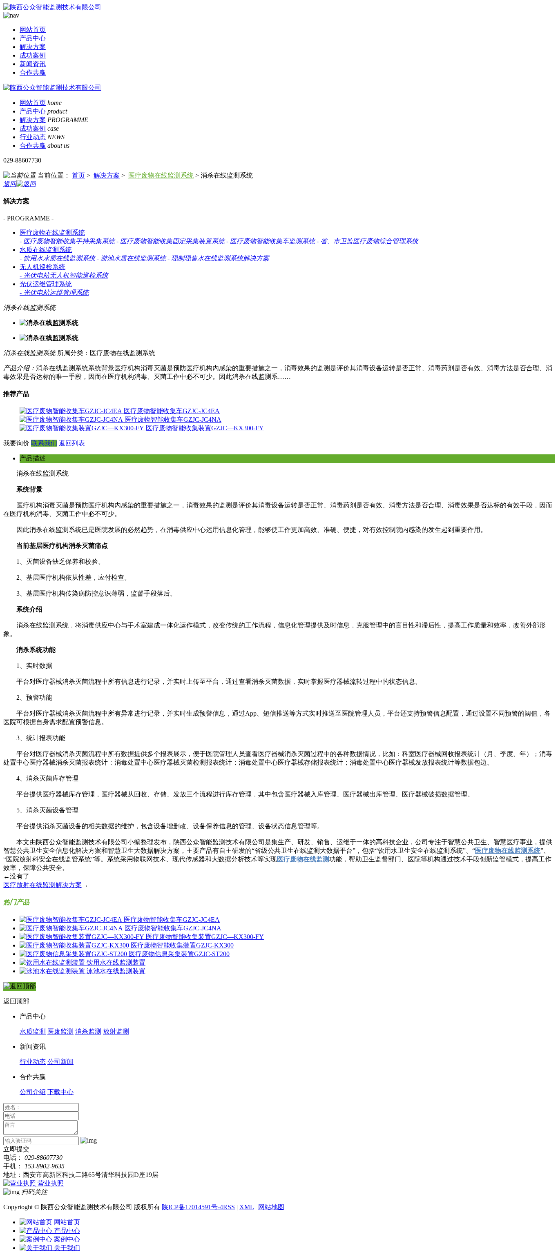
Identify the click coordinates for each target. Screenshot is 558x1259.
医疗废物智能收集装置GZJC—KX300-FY (205, 428)
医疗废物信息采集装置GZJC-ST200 (179, 953)
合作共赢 (33, 72)
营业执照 (51, 1183)
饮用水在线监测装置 (116, 962)
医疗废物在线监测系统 (161, 175)
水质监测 (33, 1031)
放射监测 (116, 1031)
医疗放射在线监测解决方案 (42, 884)
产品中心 (33, 38)
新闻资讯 (33, 63)
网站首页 (33, 29)
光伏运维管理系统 (46, 283)
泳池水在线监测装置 (116, 971)
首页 (78, 175)
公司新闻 (60, 1061)
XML (246, 1206)
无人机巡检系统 (42, 266)
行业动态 (33, 136)
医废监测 (60, 1031)
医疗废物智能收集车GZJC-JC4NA (173, 419)
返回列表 (72, 443)
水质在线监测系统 (46, 249)
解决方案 (33, 46)
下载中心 (60, 1091)
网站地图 (271, 1206)
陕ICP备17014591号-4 (192, 1206)
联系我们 (44, 443)
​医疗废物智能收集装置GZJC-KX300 (182, 945)
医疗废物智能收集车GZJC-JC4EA (172, 410)
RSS (229, 1206)
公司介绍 (33, 1091)
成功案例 (33, 55)
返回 (9, 183)
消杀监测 (88, 1031)
